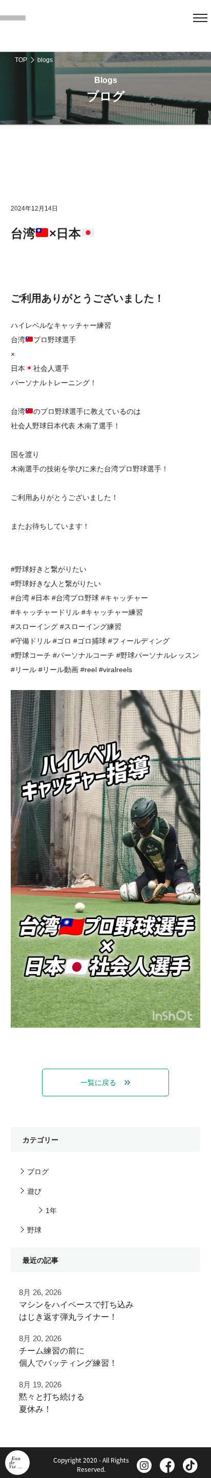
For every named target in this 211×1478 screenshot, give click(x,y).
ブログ (38, 1172)
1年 (51, 1210)
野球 (34, 1230)
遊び (34, 1191)
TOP (21, 60)
